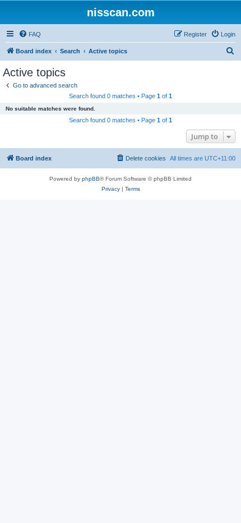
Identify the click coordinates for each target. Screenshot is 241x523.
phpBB (91, 179)
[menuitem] (29, 34)
